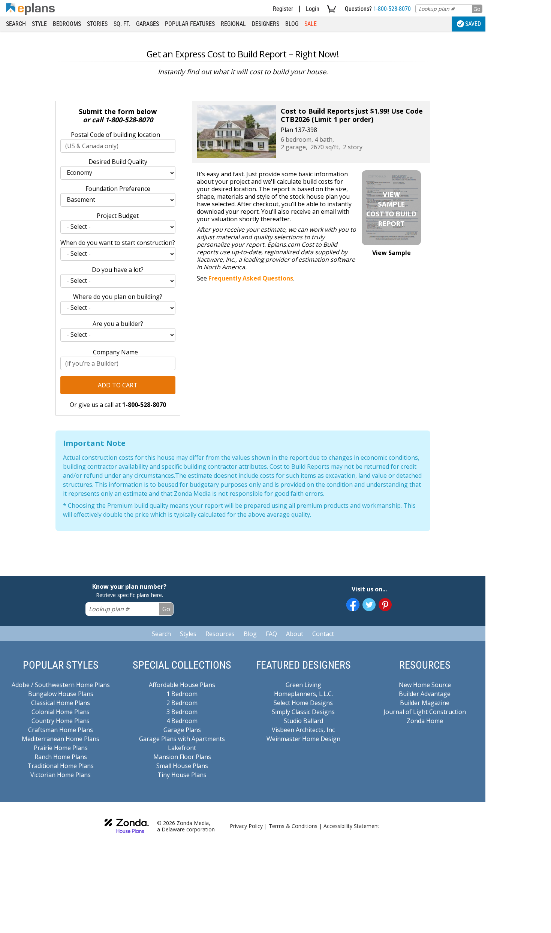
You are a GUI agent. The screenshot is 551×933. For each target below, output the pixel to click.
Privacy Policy (246, 826)
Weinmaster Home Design (303, 739)
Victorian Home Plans (60, 775)
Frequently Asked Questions (250, 278)
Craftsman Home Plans (60, 730)
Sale (310, 23)
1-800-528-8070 (392, 8)
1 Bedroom (182, 694)
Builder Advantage (425, 694)
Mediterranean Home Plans (60, 739)
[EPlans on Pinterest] (385, 604)
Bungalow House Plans (60, 694)
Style (39, 23)
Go (477, 8)
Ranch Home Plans (60, 757)
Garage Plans (182, 730)
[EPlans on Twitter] (369, 604)
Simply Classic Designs (303, 712)
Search (16, 23)
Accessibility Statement (351, 826)
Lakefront (182, 748)
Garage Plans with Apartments (182, 739)
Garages (147, 23)
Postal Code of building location (115, 134)
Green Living (303, 685)
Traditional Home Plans (60, 766)
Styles (188, 634)
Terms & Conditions (293, 826)
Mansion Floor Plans (182, 757)
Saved (473, 23)
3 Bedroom (182, 712)
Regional (233, 23)
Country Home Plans (60, 721)
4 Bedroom (182, 721)
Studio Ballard (303, 721)
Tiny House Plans (182, 775)
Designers (265, 23)
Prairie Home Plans (61, 748)
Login (312, 8)
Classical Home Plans (60, 703)
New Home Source (425, 685)
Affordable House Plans (182, 685)
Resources (220, 634)
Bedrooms (67, 23)
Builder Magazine (424, 703)
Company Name (115, 352)
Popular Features (190, 23)
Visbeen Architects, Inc (303, 730)
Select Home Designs (303, 703)
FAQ (271, 634)
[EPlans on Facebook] (353, 604)
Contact (323, 634)
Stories (97, 23)
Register (283, 8)
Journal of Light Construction (424, 712)
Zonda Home (425, 721)
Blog (291, 23)
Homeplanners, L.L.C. (303, 694)
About (294, 634)
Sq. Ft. (122, 23)
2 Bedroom (182, 703)
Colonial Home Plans (60, 712)
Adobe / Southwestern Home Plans (61, 685)
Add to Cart (118, 385)
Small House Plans (182, 766)
